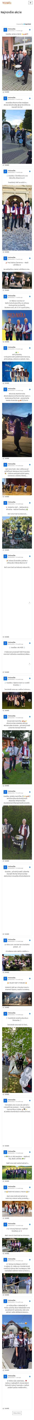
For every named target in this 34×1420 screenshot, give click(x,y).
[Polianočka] (6, 2)
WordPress (22, 1418)
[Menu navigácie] (30, 2)
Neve (9, 1418)
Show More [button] (17, 1413)
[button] (17, 60)
